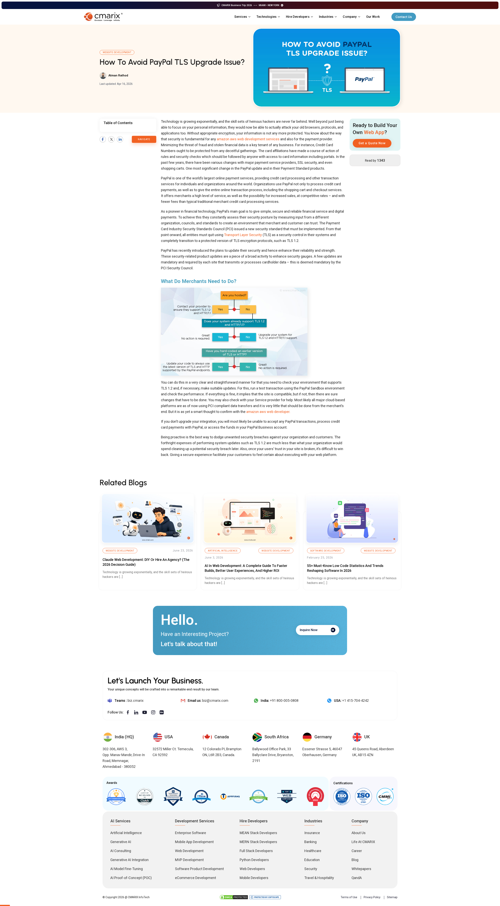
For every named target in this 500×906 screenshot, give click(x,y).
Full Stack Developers (256, 851)
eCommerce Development (195, 878)
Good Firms (116, 796)
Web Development (189, 851)
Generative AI (120, 842)
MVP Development (189, 860)
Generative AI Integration (129, 860)
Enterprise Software (190, 833)
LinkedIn (120, 139)
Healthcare (312, 851)
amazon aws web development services (248, 139)
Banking (310, 842)
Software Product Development (199, 869)
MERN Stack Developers (258, 842)
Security (310, 869)
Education (312, 860)
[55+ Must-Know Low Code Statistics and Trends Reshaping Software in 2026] (352, 518)
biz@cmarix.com (215, 700)
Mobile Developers (254, 878)
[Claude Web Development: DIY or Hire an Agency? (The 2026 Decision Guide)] (148, 518)
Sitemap (392, 897)
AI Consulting (120, 851)
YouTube (144, 712)
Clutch (144, 796)
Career (357, 851)
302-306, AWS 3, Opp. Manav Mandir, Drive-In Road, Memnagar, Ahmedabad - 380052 (124, 758)
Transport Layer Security (243, 235)
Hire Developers (298, 17)
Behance (161, 712)
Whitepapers (361, 869)
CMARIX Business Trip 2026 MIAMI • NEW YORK (250, 5)
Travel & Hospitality (319, 878)
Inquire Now (309, 630)
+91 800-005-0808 (284, 700)
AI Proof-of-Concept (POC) (131, 878)
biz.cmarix (136, 700)
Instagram (153, 712)
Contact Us (404, 16)
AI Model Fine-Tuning (126, 869)
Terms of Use (349, 897)
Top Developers (173, 796)
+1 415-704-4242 (355, 700)
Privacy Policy (372, 897)
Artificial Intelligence (223, 550)
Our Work (373, 17)
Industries (326, 17)
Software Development (325, 550)
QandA (357, 878)
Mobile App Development (194, 842)
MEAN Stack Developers (258, 833)
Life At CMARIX (363, 842)
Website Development (117, 52)
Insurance (312, 833)
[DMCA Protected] (234, 897)
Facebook (103, 139)
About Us (359, 833)
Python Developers (254, 860)
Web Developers (252, 869)
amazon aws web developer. (268, 412)
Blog (355, 860)
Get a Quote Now (372, 143)
